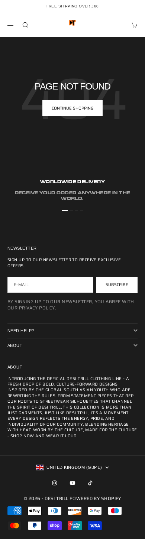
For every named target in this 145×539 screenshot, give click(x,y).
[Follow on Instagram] (55, 483)
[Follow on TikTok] (90, 483)
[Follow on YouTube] (72, 483)
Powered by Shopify (95, 498)
